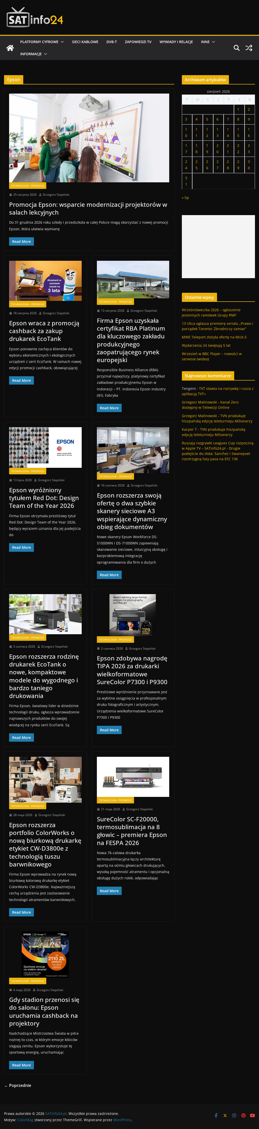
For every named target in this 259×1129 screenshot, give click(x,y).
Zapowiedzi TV (138, 41)
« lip (185, 197)
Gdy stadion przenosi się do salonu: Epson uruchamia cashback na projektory (44, 1011)
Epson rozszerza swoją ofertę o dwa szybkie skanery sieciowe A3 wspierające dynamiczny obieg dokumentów (132, 511)
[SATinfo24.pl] (10, 48)
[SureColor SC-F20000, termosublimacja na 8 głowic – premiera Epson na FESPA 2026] (133, 777)
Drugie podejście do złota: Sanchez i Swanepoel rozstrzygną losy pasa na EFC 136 (216, 453)
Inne (205, 41)
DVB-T (111, 41)
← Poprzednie (17, 1085)
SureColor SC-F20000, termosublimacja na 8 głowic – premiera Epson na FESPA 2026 (132, 831)
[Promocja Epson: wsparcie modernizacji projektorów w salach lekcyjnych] (89, 138)
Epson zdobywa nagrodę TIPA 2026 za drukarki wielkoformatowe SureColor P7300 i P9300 (132, 670)
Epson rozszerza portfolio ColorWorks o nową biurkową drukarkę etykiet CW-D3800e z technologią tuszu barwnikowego (45, 844)
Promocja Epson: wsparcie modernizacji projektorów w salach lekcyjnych (88, 208)
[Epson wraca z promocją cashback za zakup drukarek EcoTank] (45, 281)
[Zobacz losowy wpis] (249, 48)
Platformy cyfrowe (39, 41)
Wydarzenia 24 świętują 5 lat (206, 345)
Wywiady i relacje (176, 41)
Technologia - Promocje (27, 185)
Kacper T (189, 429)
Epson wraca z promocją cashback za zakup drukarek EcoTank (44, 331)
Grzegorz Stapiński (56, 194)
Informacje (31, 53)
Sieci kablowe (85, 41)
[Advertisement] (218, 246)
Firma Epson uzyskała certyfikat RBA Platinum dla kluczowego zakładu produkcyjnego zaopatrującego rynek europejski (131, 340)
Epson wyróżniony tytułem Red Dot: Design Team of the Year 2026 (44, 498)
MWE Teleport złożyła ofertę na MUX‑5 (214, 337)
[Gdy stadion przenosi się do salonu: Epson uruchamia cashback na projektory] (45, 955)
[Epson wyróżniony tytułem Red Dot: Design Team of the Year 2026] (45, 447)
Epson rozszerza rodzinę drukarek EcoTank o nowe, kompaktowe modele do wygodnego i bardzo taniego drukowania (44, 676)
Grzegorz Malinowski (199, 402)
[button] (61, 41)
